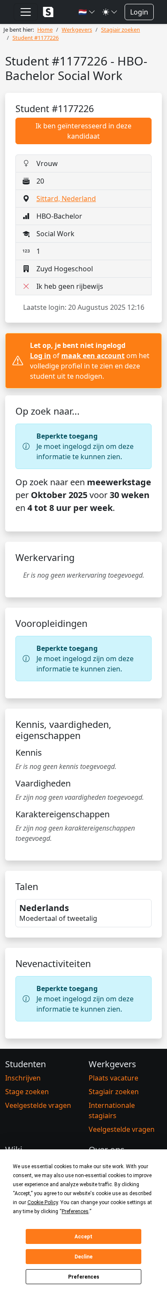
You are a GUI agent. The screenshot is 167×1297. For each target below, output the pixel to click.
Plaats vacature (113, 1078)
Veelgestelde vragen (38, 1105)
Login (139, 12)
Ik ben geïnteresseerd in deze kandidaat (83, 131)
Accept (83, 1237)
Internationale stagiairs (112, 1110)
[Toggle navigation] (26, 12)
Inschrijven (23, 1078)
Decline (83, 1257)
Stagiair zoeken (114, 1091)
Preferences (83, 1277)
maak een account (93, 355)
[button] (86, 12)
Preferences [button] (75, 1211)
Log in (40, 355)
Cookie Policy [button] (42, 1202)
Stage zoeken (27, 1091)
